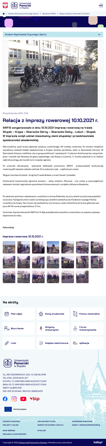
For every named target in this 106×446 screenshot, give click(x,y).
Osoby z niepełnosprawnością (86, 425)
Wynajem (41, 430)
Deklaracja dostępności (14, 434)
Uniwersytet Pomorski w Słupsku (33, 442)
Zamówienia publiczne (82, 421)
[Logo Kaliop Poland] (98, 442)
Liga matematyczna (46, 421)
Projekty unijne (10, 425)
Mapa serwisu (9, 430)
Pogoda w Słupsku (11, 421)
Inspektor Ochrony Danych (50, 425)
